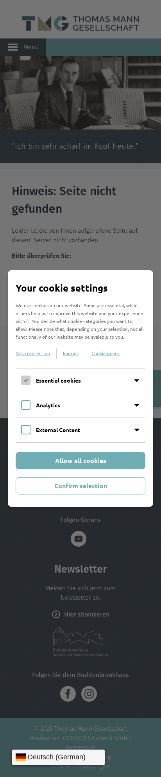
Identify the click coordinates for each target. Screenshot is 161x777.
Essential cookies (58, 380)
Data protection (33, 353)
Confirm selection (80, 486)
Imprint (71, 353)
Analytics (48, 405)
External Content (58, 429)
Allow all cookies (80, 460)
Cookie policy (105, 353)
